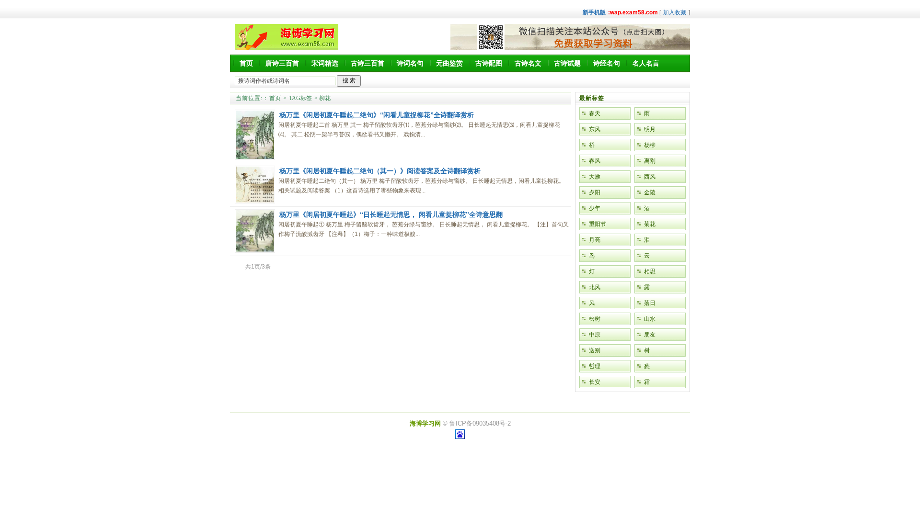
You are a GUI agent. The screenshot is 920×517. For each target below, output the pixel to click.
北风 (594, 287)
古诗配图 (488, 63)
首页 (246, 63)
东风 (594, 129)
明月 (650, 129)
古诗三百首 (367, 63)
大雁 (594, 176)
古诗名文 (528, 63)
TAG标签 (300, 98)
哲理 (594, 366)
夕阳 (594, 192)
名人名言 (645, 63)
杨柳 (650, 145)
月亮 (594, 239)
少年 (594, 208)
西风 (650, 176)
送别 (594, 350)
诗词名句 (410, 63)
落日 (650, 303)
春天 (594, 113)
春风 (594, 160)
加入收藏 (674, 12)
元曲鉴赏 (449, 63)
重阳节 (597, 224)
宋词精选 (324, 63)
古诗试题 (567, 63)
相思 (650, 271)
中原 (594, 334)
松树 (594, 318)
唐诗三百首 (282, 63)
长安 (594, 382)
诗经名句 (606, 63)
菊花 (650, 224)
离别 (650, 160)
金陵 (650, 192)
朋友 (650, 334)
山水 (650, 318)
